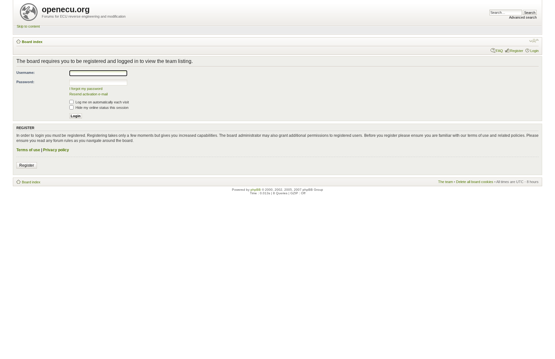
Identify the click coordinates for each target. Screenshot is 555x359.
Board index (32, 42)
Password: (25, 82)
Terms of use (28, 150)
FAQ (499, 51)
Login (534, 51)
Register (516, 51)
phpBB (256, 189)
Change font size (534, 40)
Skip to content (28, 26)
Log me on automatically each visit (102, 102)
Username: (25, 72)
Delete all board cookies (474, 182)
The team (445, 182)
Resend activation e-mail (88, 94)
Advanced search (523, 17)
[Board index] (29, 11)
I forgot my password (85, 89)
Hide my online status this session (101, 107)
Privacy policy (56, 150)
